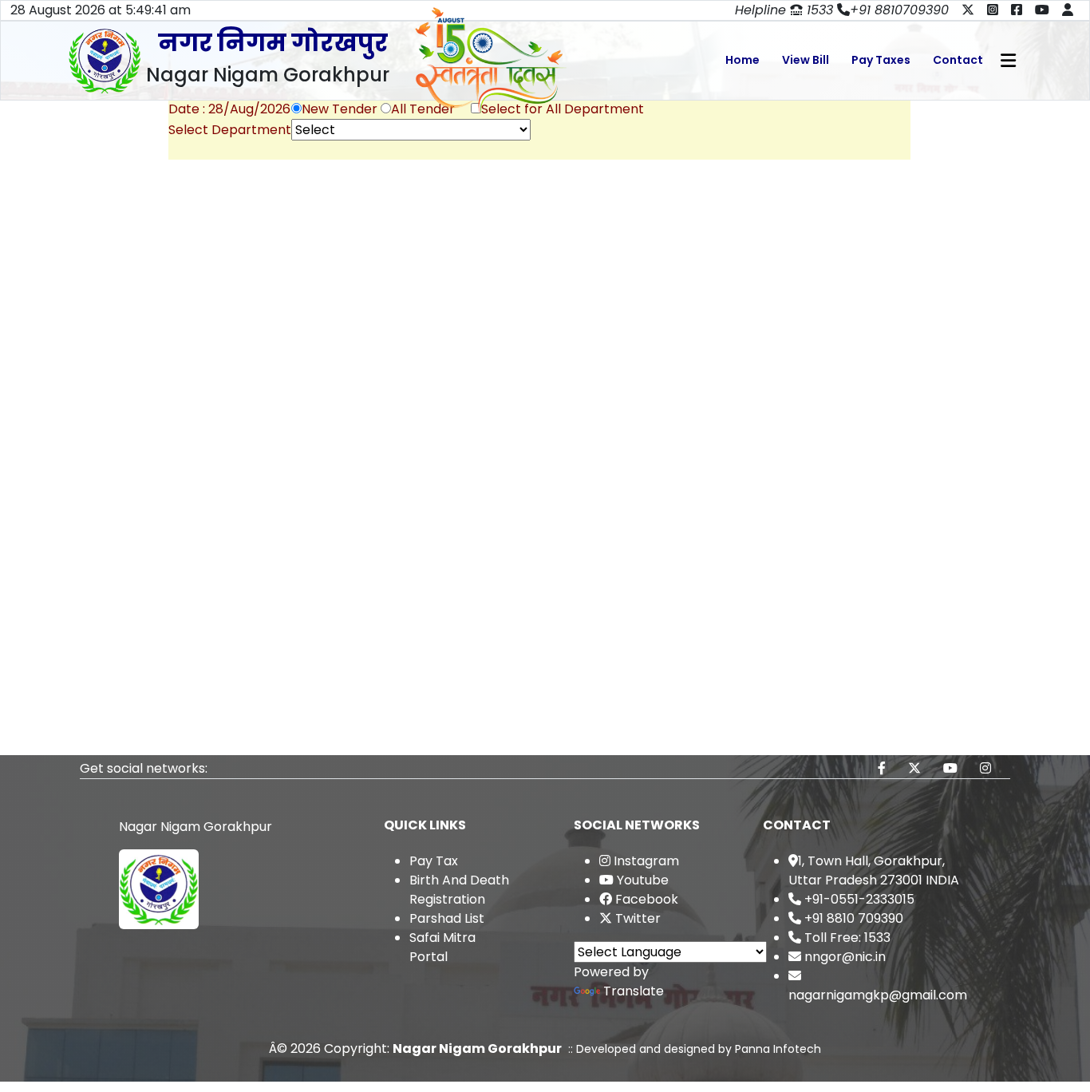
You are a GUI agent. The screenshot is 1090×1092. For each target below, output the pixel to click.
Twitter (636, 918)
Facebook (645, 899)
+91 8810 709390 (852, 918)
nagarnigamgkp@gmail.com (877, 995)
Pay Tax (433, 861)
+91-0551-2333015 (857, 899)
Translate (633, 991)
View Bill (805, 60)
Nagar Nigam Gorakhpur (477, 1048)
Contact (958, 60)
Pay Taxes (880, 60)
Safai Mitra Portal (442, 947)
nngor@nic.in (843, 957)
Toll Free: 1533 (846, 937)
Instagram (644, 861)
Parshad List (446, 918)
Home (742, 60)
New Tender (339, 109)
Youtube (641, 880)
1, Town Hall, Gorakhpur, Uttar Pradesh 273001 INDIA (873, 870)
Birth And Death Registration (459, 889)
